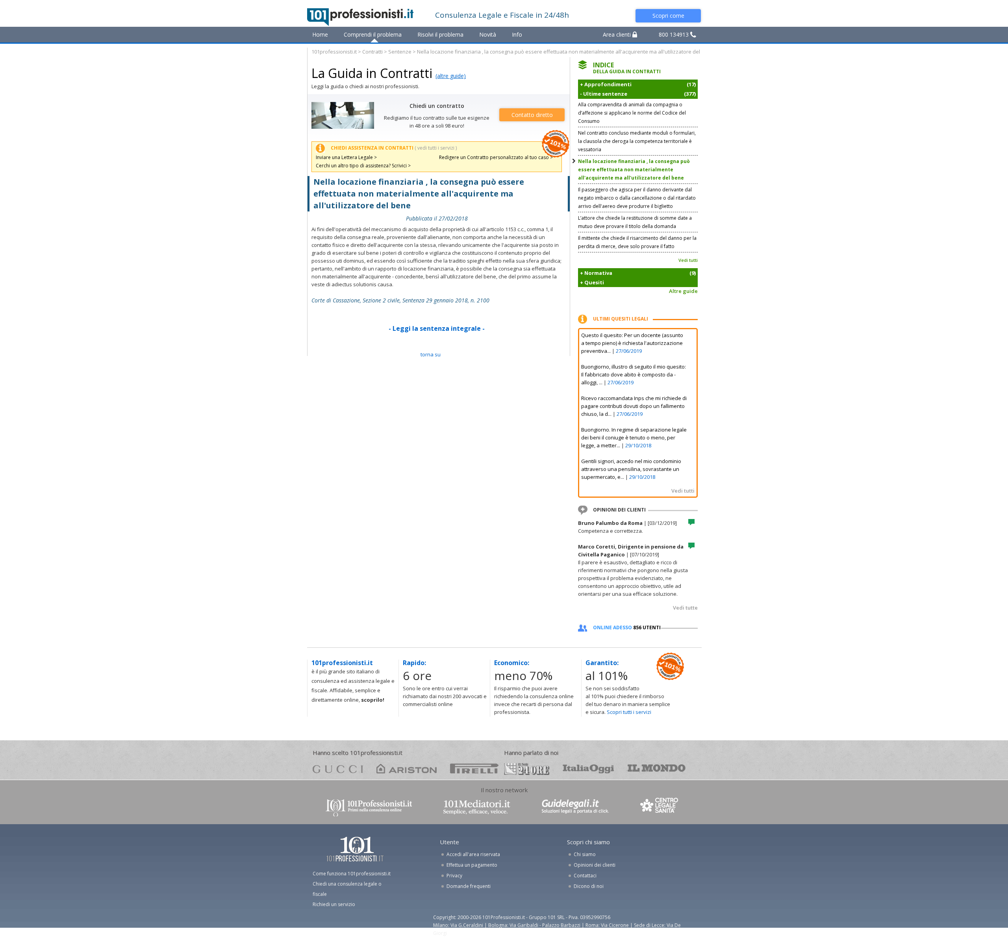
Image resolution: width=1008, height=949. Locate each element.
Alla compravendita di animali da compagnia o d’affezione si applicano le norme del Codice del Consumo (632, 112)
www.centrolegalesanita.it (660, 807)
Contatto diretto (532, 115)
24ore (526, 769)
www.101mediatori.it (476, 807)
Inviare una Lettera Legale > (346, 157)
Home (320, 34)
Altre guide (683, 291)
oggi (588, 768)
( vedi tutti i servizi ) (436, 148)
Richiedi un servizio (334, 904)
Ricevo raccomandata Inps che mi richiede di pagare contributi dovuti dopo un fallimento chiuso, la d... (634, 406)
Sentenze (399, 51)
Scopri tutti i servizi (629, 711)
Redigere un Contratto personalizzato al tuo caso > (496, 157)
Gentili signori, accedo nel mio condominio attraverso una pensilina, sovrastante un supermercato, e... (631, 469)
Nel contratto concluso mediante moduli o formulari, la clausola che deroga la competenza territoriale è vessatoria (637, 141)
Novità (487, 34)
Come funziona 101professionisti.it (352, 873)
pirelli (474, 768)
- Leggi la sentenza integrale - (437, 328)
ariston (406, 768)
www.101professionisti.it (368, 807)
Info (517, 34)
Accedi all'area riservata (473, 854)
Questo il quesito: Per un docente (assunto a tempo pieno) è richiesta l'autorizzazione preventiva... (632, 343)
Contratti (372, 51)
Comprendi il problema (373, 34)
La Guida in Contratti (371, 73)
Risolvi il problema (440, 34)
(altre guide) (450, 76)
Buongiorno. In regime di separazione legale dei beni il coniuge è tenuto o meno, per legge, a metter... (634, 437)
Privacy (454, 875)
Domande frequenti (469, 886)
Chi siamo (585, 854)
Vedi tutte (685, 607)
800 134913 (674, 34)
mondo (657, 768)
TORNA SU (431, 354)
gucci (338, 768)
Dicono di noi (589, 886)
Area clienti (617, 34)
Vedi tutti (688, 260)
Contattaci (585, 875)
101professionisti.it (334, 51)
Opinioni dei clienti (594, 865)
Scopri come (668, 15)
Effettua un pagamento (472, 865)
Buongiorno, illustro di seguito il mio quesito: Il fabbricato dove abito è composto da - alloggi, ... (633, 374)
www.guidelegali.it (575, 807)
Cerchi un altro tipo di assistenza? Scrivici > (363, 165)
